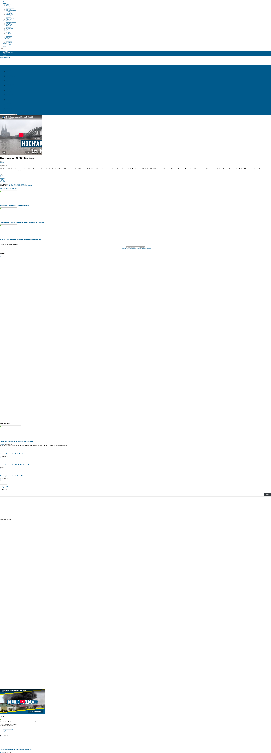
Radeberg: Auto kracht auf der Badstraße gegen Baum (16, 464)
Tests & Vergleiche (10, 18)
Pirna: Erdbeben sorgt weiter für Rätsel (11, 453)
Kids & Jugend (9, 11)
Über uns (5, 43)
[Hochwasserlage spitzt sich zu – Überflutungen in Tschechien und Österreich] (8, 219)
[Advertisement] (25, 61)
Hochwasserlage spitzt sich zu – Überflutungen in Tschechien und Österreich (22, 222)
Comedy (7, 39)
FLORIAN (8, 27)
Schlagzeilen (8, 4)
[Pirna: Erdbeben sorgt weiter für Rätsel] (3, 451)
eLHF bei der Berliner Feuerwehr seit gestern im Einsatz (19, 185)
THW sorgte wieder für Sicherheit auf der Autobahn (15, 476)
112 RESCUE (9, 24)
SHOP (4, 46)
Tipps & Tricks (9, 36)
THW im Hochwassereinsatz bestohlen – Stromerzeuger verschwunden (20, 239)
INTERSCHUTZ (10, 28)
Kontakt (4, 53)
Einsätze (7, 5)
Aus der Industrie (9, 6)
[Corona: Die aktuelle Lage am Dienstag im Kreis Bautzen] (10, 438)
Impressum (5, 51)
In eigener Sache (9, 14)
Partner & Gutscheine (10, 44)
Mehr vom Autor (13, 188)
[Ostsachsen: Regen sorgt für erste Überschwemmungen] (10, 746)
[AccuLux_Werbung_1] (90, 256)
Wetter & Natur (9, 13)
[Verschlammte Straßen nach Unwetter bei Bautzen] (8, 202)
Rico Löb (2, 162)
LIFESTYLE (6, 38)
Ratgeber (8, 34)
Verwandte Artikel (4, 188)
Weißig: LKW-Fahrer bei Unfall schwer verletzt (13, 487)
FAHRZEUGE (6, 29)
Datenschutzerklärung (8, 52)
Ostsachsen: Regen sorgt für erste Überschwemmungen (16, 749)
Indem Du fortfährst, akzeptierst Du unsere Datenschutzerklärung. (136, 248)
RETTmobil (8, 23)
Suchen (1, 492)
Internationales (9, 9)
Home (4, 1)
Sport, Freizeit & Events (11, 10)
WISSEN (5, 31)
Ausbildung (8, 33)
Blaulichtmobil (9, 42)
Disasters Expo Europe (11, 22)
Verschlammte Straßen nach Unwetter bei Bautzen (14, 205)
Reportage (8, 32)
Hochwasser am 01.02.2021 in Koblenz (17, 184)
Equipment (8, 17)
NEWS (4, 3)
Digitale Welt (9, 19)
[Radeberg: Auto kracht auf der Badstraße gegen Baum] (3, 462)
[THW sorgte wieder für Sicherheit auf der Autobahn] (3, 473)
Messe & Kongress (7, 20)
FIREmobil (8, 25)
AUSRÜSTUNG (7, 15)
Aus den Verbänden (10, 8)
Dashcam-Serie (9, 41)
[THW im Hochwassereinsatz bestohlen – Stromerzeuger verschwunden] (8, 236)
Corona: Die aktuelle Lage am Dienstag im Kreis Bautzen (16, 441)
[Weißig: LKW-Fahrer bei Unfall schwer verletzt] (3, 484)
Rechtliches (8, 37)
